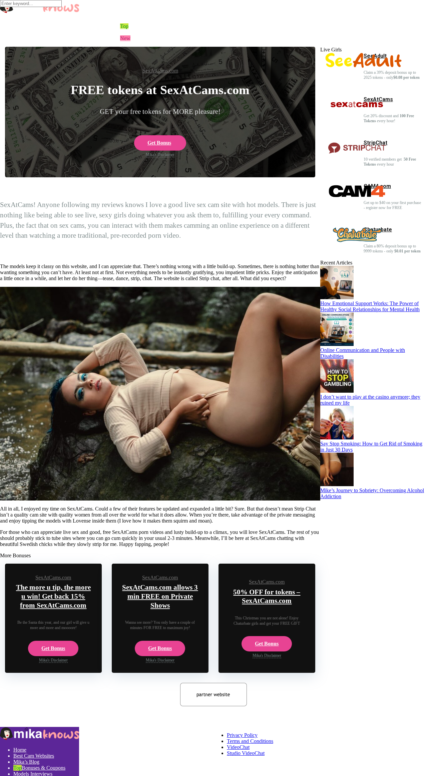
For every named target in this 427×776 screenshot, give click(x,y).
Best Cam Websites (33, 756)
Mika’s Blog (26, 762)
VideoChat (238, 747)
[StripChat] (357, 154)
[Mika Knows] (39, 11)
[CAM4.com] (357, 198)
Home (126, 8)
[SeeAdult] (363, 66)
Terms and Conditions (250, 741)
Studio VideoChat (246, 753)
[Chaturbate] (357, 241)
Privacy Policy (242, 735)
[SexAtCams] (357, 111)
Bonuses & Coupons (43, 768)
